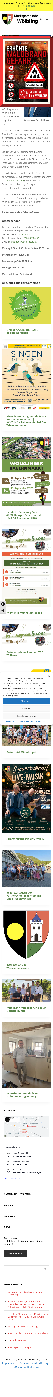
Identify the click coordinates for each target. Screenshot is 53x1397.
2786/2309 (24, 234)
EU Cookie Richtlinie (26, 1366)
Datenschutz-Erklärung (34, 1363)
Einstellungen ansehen (26, 716)
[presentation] (26, 305)
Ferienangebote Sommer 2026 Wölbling (24, 653)
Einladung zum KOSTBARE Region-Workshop (22, 331)
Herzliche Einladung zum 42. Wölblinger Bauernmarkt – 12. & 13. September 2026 (24, 515)
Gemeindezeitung (15, 180)
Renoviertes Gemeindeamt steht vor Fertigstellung (23, 1095)
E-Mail (8, 1227)
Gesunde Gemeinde (18, 1340)
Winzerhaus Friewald (22, 1156)
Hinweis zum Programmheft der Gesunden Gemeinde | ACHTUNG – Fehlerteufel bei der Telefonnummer (26, 421)
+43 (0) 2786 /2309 (28, 6)
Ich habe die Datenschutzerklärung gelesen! (23, 1242)
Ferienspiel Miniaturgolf (21, 752)
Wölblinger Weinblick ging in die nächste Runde (26, 1009)
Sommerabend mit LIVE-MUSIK (25, 838)
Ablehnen (26, 708)
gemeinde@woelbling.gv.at (23, 241)
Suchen (45, 1268)
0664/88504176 (31, 238)
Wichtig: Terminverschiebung (24, 612)
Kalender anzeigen (12, 1178)
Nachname (9, 1216)
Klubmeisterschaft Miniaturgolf (27, 1172)
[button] (49, 675)
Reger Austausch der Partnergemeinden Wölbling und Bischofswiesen (23, 895)
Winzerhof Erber (20, 1164)
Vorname (8, 1205)
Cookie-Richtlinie (12, 721)
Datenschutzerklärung (28, 721)
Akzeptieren (26, 701)
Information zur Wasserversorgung (17, 966)
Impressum (42, 721)
